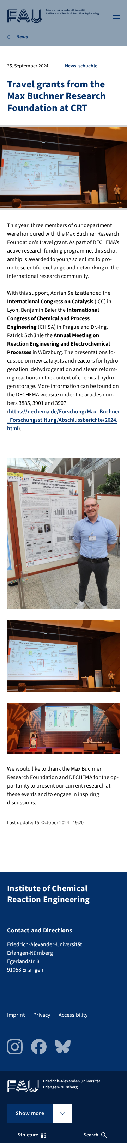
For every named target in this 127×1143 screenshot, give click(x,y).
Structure (28, 1134)
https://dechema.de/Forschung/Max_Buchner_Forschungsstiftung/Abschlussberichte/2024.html (63, 420)
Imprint (16, 1015)
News (70, 65)
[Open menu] (116, 17)
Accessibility (73, 1015)
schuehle (87, 65)
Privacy (41, 1015)
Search (91, 1134)
